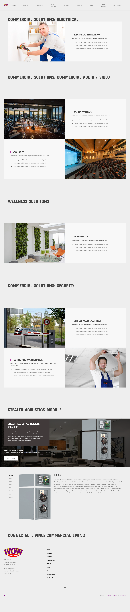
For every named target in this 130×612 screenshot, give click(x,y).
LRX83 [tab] (11, 478)
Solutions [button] (40, 5)
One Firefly (108, 596)
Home (14, 5)
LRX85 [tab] (11, 475)
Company (26, 5)
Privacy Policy (123, 596)
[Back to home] (6, 5)
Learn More (11, 458)
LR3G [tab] (10, 481)
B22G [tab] (10, 494)
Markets (66, 5)
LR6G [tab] (10, 484)
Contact (79, 5)
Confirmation (117, 5)
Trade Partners (53, 5)
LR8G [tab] (10, 488)
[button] (65, 587)
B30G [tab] (10, 497)
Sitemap (115, 596)
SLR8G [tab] (11, 491)
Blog (91, 5)
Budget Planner (103, 5)
